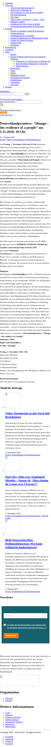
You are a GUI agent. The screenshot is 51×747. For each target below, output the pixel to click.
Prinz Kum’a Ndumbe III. (21, 10)
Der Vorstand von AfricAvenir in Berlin (26, 12)
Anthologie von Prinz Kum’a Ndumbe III (33, 61)
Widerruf (9, 715)
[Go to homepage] (11, 99)
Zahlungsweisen (12, 720)
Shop (7, 52)
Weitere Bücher (22, 66)
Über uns (9, 5)
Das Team (14, 17)
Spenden (3, 113)
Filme (12, 71)
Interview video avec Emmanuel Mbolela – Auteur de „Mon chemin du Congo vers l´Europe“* (26, 480)
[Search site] (1, 106)
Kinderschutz (15, 43)
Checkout (14, 85)
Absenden (11, 635)
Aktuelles (9, 3)
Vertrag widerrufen (13, 717)
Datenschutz (10, 727)
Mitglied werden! (17, 22)
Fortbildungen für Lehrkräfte (22, 36)
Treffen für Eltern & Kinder (21, 40)
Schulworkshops (17, 33)
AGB (7, 713)
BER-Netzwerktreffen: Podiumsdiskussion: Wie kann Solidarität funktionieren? (23, 543)
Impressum (9, 724)
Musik (13, 73)
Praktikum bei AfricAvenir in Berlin (25, 24)
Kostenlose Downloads (20, 78)
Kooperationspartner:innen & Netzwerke (27, 26)
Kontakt (8, 87)
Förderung (14, 45)
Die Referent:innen (18, 15)
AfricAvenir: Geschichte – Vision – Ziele (27, 19)
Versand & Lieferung (14, 722)
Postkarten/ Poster (17, 75)
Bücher (13, 54)
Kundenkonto (16, 80)
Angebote (9, 50)
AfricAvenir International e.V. (22, 8)
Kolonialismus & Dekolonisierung (26, 140)
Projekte (8, 29)
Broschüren (15, 68)
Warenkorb (15, 82)
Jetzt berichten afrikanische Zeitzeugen (32, 64)
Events (3, 140)
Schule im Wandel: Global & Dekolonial (27, 31)
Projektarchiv (10, 47)
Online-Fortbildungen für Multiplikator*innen (29, 38)
